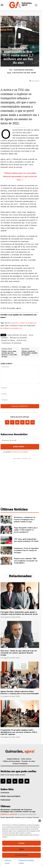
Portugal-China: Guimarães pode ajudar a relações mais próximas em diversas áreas (19, 613)
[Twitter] (9, 781)
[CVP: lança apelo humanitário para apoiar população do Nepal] (6, 540)
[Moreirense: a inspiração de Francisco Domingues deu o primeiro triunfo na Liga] (6, 519)
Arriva (31, 335)
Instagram (31, 323)
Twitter (22, 323)
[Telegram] (27, 422)
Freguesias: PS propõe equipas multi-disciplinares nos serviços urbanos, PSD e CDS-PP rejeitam (19, 732)
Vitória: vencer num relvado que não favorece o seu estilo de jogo (9, 353)
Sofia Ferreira (21, 340)
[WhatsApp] (22, 422)
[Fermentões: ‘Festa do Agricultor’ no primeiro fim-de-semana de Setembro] (6, 550)
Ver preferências (21, 855)
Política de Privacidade (20, 452)
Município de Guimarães (18, 337)
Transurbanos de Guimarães (11, 343)
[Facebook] (12, 422)
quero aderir (18, 446)
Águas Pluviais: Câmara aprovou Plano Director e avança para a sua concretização (20, 692)
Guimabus (4, 337)
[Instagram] (21, 781)
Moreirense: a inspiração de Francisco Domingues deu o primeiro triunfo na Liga (24, 519)
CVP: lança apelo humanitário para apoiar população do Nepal (26, 540)
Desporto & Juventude (9, 814)
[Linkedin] (17, 422)
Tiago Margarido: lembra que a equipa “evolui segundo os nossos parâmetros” (25, 530)
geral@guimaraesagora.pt (11, 328)
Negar (21, 849)
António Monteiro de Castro (17, 335)
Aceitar (21, 843)
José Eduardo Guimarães (23, 70)
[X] (7, 422)
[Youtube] (26, 781)
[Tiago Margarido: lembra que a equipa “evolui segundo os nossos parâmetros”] (6, 530)
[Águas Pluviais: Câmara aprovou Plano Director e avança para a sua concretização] (20, 675)
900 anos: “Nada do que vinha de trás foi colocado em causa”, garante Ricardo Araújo (19, 653)
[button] (40, 821)
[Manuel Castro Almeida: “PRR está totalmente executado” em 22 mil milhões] (6, 561)
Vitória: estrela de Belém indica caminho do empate (29, 353)
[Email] (32, 422)
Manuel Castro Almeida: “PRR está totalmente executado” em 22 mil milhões (25, 560)
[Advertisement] (21, 481)
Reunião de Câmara (8, 340)
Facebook (14, 323)
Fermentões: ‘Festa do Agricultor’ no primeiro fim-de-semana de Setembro (26, 550)
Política (18, 44)
